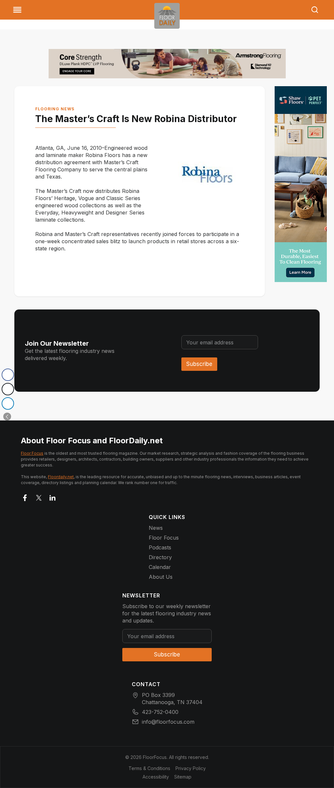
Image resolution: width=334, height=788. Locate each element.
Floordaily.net (61, 476)
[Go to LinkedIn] (52, 496)
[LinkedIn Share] (8, 403)
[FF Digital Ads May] (301, 184)
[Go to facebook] (25, 496)
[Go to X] (39, 496)
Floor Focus (32, 453)
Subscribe (199, 364)
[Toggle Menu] (17, 9)
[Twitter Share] (8, 389)
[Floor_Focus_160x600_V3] (167, 63)
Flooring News (54, 108)
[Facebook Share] (8, 375)
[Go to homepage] (167, 16)
